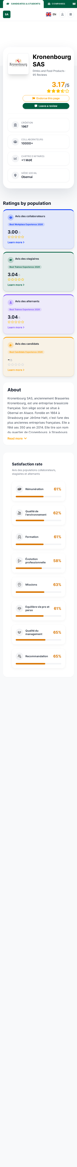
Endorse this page (48, 98)
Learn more (15, 242)
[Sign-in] (62, 14)
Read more (15, 438)
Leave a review (48, 105)
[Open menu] (70, 14)
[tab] (23, 4)
